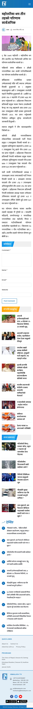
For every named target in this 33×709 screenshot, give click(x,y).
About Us (5, 644)
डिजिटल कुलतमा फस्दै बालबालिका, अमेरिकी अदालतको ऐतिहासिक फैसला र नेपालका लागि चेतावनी (19, 616)
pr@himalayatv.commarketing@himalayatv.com (22, 689)
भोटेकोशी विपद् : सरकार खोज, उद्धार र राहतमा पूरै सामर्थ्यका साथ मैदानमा (19, 605)
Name (4, 270)
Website (5, 290)
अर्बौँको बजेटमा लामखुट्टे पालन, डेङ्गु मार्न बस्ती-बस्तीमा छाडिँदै (18, 563)
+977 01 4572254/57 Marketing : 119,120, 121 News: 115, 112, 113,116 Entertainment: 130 (20, 681)
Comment (6, 250)
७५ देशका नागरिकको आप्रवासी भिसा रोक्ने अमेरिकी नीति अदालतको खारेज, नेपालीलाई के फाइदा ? (18, 595)
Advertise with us (8, 647)
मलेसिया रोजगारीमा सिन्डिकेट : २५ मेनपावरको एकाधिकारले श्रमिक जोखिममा (18, 628)
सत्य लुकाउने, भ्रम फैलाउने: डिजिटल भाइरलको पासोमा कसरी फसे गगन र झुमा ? (18, 543)
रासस (7, 30)
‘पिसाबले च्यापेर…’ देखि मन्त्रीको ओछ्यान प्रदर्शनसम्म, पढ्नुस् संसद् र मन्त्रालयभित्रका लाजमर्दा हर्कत (18, 531)
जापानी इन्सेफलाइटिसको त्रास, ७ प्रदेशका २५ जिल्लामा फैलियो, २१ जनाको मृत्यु (17, 573)
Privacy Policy (20, 647)
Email (4, 280)
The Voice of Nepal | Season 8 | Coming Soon (15, 658)
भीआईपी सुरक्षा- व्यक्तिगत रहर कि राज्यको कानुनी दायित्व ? (17, 584)
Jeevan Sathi (6, 667)
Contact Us (14, 644)
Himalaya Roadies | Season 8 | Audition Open (15, 663)
